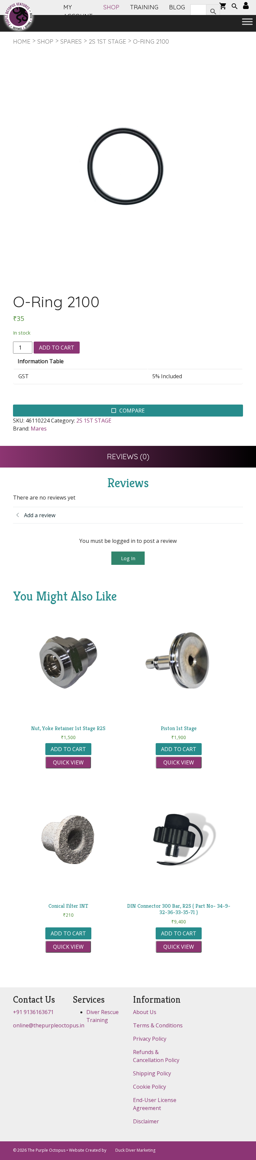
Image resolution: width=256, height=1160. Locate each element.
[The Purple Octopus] (18, 16)
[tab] (128, 457)
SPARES (71, 41)
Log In (128, 558)
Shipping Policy (152, 1073)
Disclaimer (146, 1121)
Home (21, 41)
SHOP (111, 7)
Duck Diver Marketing (135, 1150)
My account (78, 11)
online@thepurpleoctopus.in (48, 1025)
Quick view (68, 762)
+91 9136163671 (33, 1012)
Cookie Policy (149, 1086)
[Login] (246, 5)
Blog (177, 7)
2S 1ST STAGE (107, 41)
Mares (39, 428)
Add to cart (56, 347)
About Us (144, 1012)
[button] (235, 7)
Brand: (21, 428)
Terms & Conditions (158, 1025)
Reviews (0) (128, 456)
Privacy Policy (149, 1038)
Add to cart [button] (68, 749)
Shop (45, 41)
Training (144, 7)
